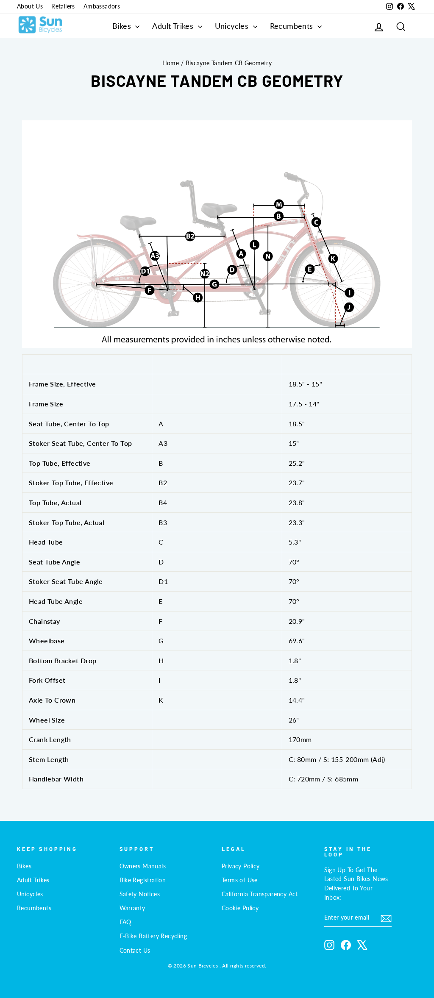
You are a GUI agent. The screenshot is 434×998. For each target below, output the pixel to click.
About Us (30, 6)
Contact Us (135, 950)
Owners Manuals (143, 866)
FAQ (125, 922)
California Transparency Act (260, 894)
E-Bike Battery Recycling (153, 936)
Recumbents (292, 26)
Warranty (132, 908)
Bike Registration (143, 880)
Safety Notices (140, 894)
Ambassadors (101, 6)
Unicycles (233, 26)
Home (170, 63)
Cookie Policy (240, 908)
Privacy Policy (241, 866)
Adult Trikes (173, 26)
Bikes (122, 26)
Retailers (63, 6)
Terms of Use (240, 880)
